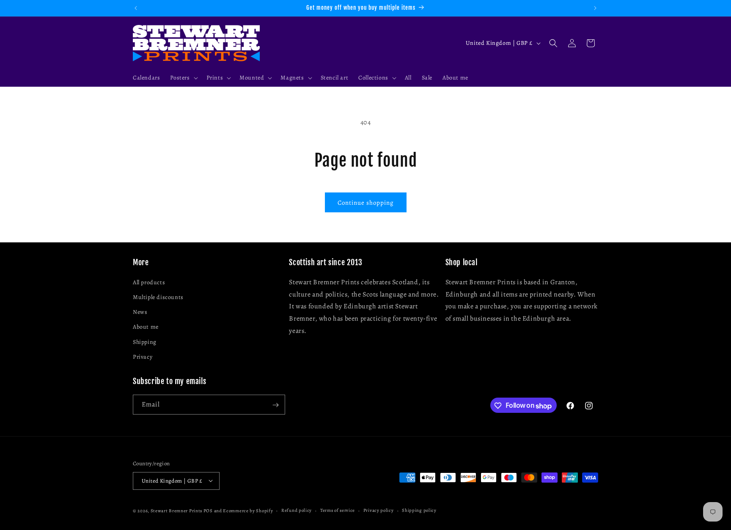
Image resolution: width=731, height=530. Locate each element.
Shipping (145, 342)
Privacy (142, 356)
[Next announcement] (595, 8)
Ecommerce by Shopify (248, 510)
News (140, 312)
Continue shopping (366, 202)
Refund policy (296, 510)
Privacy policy (378, 510)
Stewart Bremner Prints (176, 510)
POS (208, 510)
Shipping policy (419, 510)
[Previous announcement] (135, 8)
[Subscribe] (275, 405)
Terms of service (337, 510)
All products (149, 282)
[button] (183, 78)
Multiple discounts (158, 297)
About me (146, 327)
